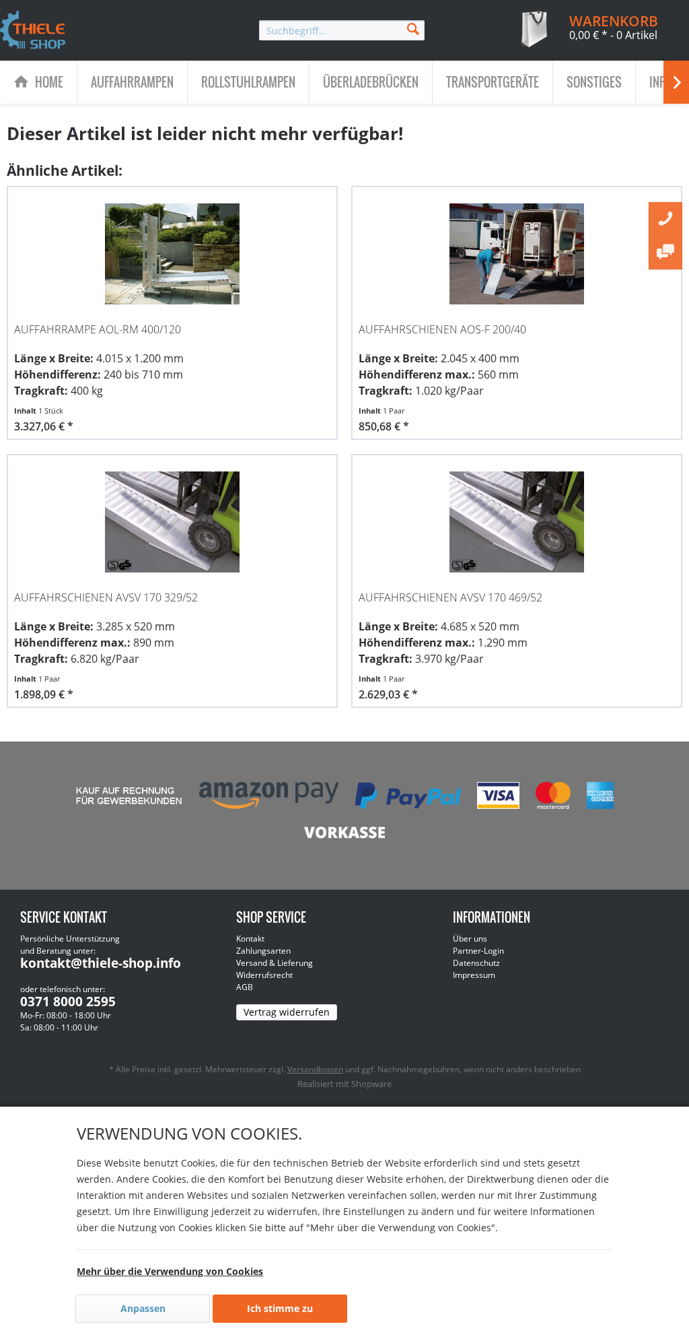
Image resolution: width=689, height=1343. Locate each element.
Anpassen (143, 1308)
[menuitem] (342, 30)
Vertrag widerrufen (287, 1012)
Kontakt (250, 938)
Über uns (470, 938)
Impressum (474, 975)
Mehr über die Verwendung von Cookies (170, 1271)
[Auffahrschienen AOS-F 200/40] (517, 254)
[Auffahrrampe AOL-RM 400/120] (172, 254)
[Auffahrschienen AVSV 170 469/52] (517, 522)
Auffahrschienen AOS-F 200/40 (442, 329)
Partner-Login (478, 950)
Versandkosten (315, 1069)
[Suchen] (413, 28)
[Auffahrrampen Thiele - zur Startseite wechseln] (33, 31)
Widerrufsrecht (264, 975)
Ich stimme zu (280, 1308)
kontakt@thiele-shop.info (100, 963)
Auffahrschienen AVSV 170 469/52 (450, 597)
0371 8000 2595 (68, 1001)
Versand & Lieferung (274, 963)
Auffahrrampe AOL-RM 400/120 (97, 329)
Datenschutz (476, 963)
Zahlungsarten (263, 950)
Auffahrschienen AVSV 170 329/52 (106, 597)
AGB (244, 987)
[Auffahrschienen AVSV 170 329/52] (172, 522)
